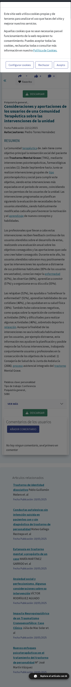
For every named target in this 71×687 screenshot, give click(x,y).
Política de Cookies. (45, 50)
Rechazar (43, 65)
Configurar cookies (20, 65)
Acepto (61, 65)
